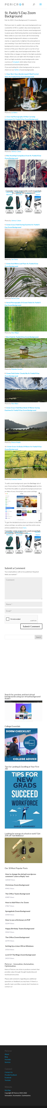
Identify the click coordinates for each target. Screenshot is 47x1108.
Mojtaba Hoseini (16, 369)
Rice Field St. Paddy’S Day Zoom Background (22, 337)
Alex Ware (14, 403)
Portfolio (8, 1059)
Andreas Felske (16, 479)
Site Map (8, 1090)
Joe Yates (14, 259)
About (7, 1054)
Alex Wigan (15, 333)
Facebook (8, 1077)
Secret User (15, 298)
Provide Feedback (11, 1075)
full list (16, 70)
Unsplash (16, 62)
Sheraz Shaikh (16, 442)
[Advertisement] (23, 666)
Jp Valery (14, 112)
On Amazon (9, 211)
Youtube (8, 1080)
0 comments (32, 20)
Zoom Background (21, 20)
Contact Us (9, 1072)
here (24, 528)
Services (7, 1062)
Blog (6, 1057)
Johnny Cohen (16, 151)
